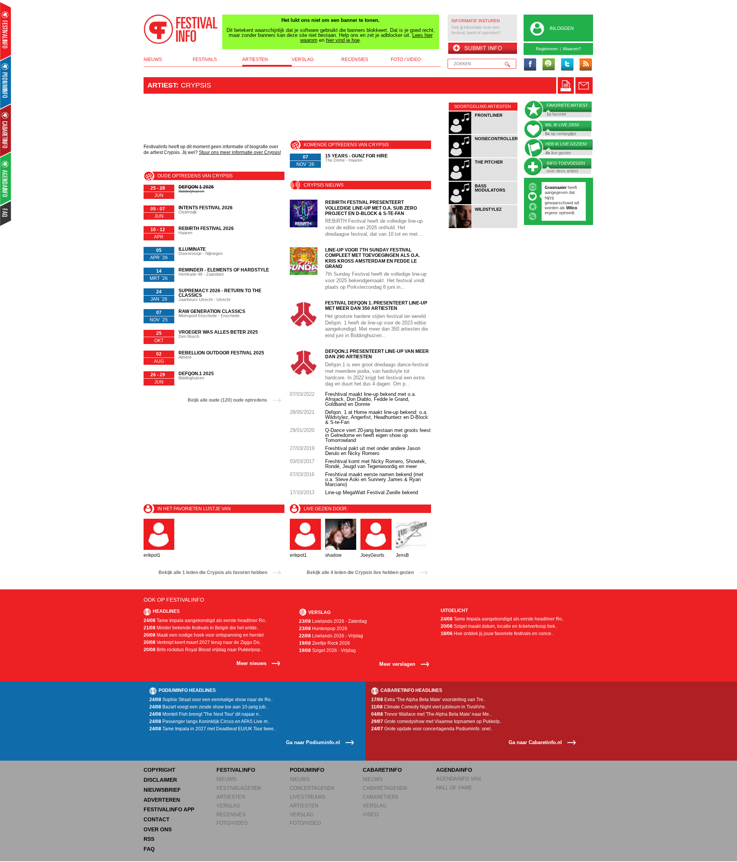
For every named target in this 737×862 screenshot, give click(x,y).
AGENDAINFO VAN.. (460, 779)
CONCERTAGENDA (312, 788)
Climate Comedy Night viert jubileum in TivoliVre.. (429, 707)
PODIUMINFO (307, 770)
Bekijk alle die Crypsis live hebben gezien (360, 572)
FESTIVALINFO (235, 770)
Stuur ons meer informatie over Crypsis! (240, 152)
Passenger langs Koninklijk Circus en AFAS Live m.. (209, 721)
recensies (354, 59)
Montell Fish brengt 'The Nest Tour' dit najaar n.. (205, 714)
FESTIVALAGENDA (238, 788)
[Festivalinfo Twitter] (566, 64)
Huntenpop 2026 (323, 628)
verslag (303, 59)
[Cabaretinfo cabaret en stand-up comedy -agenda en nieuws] (5, 130)
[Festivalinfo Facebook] (530, 64)
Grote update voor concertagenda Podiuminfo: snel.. (432, 728)
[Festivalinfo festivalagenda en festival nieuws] (5, 31)
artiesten (255, 59)
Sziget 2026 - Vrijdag (327, 650)
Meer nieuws (251, 663)
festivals (205, 59)
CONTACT (157, 819)
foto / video (406, 59)
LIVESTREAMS (308, 797)
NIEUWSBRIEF (162, 790)
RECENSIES (231, 814)
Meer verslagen (397, 664)
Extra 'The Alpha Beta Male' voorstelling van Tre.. (428, 699)
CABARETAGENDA (385, 788)
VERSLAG (228, 806)
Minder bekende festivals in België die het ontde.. (201, 627)
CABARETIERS (380, 797)
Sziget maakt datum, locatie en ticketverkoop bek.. (499, 626)
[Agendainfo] (6, 179)
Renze (551, 187)
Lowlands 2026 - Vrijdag (331, 636)
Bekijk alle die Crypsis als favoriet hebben (213, 572)
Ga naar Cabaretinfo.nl (535, 742)
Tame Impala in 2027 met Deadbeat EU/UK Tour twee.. (212, 728)
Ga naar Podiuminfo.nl (313, 742)
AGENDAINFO (454, 770)
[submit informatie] (482, 49)
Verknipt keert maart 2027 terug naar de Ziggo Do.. (203, 642)
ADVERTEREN (162, 800)
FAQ (149, 849)
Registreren (547, 48)
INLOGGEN (562, 28)
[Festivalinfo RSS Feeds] (585, 64)
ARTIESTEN (230, 797)
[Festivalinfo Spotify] (548, 64)
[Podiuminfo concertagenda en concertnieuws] (6, 82)
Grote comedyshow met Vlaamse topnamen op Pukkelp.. (436, 721)
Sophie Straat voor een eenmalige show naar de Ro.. (211, 699)
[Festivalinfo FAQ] (6, 213)
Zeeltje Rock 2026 (324, 643)
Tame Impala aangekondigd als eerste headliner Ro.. (205, 620)
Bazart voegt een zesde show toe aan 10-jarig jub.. (208, 707)
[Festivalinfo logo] (181, 29)
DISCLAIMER (160, 780)
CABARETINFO (382, 770)
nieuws (153, 59)
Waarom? (572, 48)
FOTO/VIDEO (232, 823)
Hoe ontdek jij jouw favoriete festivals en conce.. (497, 633)
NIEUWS (226, 779)
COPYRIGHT (159, 770)
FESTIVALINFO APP (169, 809)
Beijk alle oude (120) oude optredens (227, 400)
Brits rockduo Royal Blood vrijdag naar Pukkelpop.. (203, 649)
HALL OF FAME (454, 788)
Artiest (161, 85)
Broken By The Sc (563, 197)
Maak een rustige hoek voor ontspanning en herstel (204, 635)
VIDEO (370, 814)
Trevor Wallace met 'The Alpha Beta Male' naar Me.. (431, 714)
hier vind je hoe (343, 40)
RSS (149, 839)
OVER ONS (158, 829)
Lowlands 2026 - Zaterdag (333, 621)
